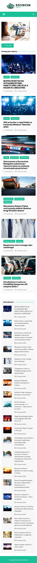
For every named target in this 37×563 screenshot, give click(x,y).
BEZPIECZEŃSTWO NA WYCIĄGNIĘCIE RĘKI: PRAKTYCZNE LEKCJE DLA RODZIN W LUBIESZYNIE (15, 84)
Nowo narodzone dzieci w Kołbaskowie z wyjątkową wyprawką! (22, 535)
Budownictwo (8, 199)
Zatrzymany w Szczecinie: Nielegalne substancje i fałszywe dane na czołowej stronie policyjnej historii (16, 164)
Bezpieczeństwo (9, 241)
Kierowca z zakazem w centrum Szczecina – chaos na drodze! (23, 497)
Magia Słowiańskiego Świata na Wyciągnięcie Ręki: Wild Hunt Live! (23, 419)
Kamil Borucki (9, 91)
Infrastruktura (19, 199)
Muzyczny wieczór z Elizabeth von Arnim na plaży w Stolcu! (23, 471)
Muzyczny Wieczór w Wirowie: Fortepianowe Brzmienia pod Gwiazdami (23, 509)
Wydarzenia (15, 77)
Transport (7, 278)
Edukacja (19, 241)
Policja (6, 157)
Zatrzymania (24, 157)
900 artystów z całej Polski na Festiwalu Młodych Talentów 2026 (17, 124)
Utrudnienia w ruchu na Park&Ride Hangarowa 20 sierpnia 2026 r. (15, 284)
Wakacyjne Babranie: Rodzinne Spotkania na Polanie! (22, 383)
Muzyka (6, 77)
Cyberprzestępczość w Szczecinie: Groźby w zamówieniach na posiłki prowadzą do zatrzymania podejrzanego (22, 456)
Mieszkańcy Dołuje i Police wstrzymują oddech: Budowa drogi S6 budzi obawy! (17, 208)
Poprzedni (8, 45)
